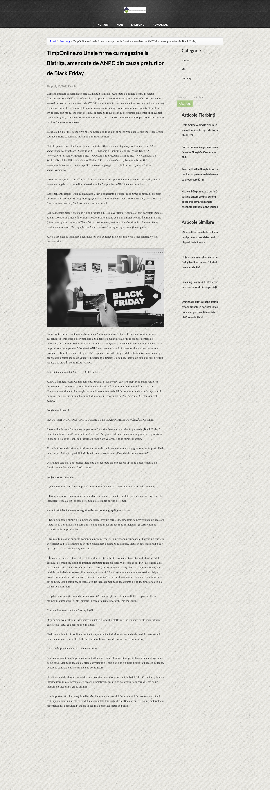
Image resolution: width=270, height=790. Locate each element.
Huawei (103, 24)
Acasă (53, 41)
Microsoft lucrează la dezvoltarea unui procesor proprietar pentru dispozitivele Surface (200, 237)
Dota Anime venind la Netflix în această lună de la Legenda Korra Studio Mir (200, 130)
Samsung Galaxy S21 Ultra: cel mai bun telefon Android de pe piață (201, 285)
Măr (120, 24)
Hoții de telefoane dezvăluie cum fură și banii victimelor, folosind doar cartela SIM (200, 262)
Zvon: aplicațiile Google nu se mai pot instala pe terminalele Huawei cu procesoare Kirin (200, 174)
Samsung (138, 24)
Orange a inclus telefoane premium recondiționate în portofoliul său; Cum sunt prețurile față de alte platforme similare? (201, 310)
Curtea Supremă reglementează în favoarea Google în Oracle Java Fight (200, 152)
